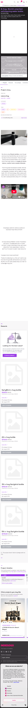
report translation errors (12, 661)
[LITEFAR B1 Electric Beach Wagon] (13, 610)
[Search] (14, 2)
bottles (3, 109)
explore (15, 595)
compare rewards (9, 355)
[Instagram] (8, 652)
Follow (14, 69)
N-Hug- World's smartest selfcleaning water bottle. (12, 10)
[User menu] (23, 2)
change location (21, 5)
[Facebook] (1, 652)
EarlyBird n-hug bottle (11, 390)
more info (3, 98)
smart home (13, 109)
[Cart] (18, 2)
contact (8, 98)
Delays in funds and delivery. (12, 75)
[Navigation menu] (26, 2)
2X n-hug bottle (8, 437)
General (3, 103)
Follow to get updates (7, 583)
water (3, 112)
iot (7, 109)
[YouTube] (6, 652)
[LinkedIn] (10, 652)
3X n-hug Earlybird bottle (13, 484)
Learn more (13, 580)
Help (12, 571)
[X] (4, 652)
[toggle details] (24, 637)
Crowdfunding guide (21, 571)
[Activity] (21, 2)
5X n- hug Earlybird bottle (13, 531)
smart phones (21, 109)
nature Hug (5, 13)
